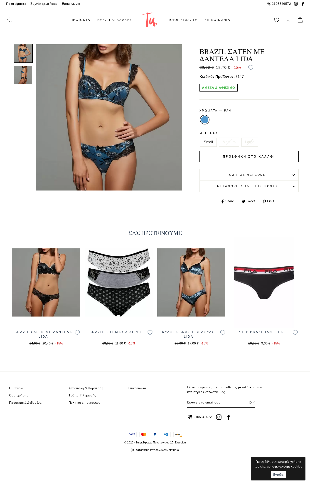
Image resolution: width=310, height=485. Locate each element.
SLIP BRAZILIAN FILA (261, 332)
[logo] (150, 19)
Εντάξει (278, 474)
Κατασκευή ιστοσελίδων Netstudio (157, 450)
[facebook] (228, 417)
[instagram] (218, 417)
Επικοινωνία (71, 3)
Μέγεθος (208, 133)
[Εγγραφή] (252, 402)
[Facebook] (302, 3)
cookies (296, 466)
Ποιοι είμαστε (16, 3)
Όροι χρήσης (18, 395)
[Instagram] (296, 3)
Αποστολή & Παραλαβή (86, 388)
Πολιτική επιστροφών (84, 402)
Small (208, 142)
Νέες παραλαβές (114, 20)
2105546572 (281, 3)
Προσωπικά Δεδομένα (25, 402)
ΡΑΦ (204, 119)
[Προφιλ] (288, 20)
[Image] (46, 282)
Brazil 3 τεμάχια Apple (116, 332)
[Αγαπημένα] (276, 19)
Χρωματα (215, 110)
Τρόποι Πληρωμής (82, 395)
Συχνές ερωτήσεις (43, 3)
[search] (16, 19)
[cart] (300, 20)
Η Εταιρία (16, 388)
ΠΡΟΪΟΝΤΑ (81, 20)
